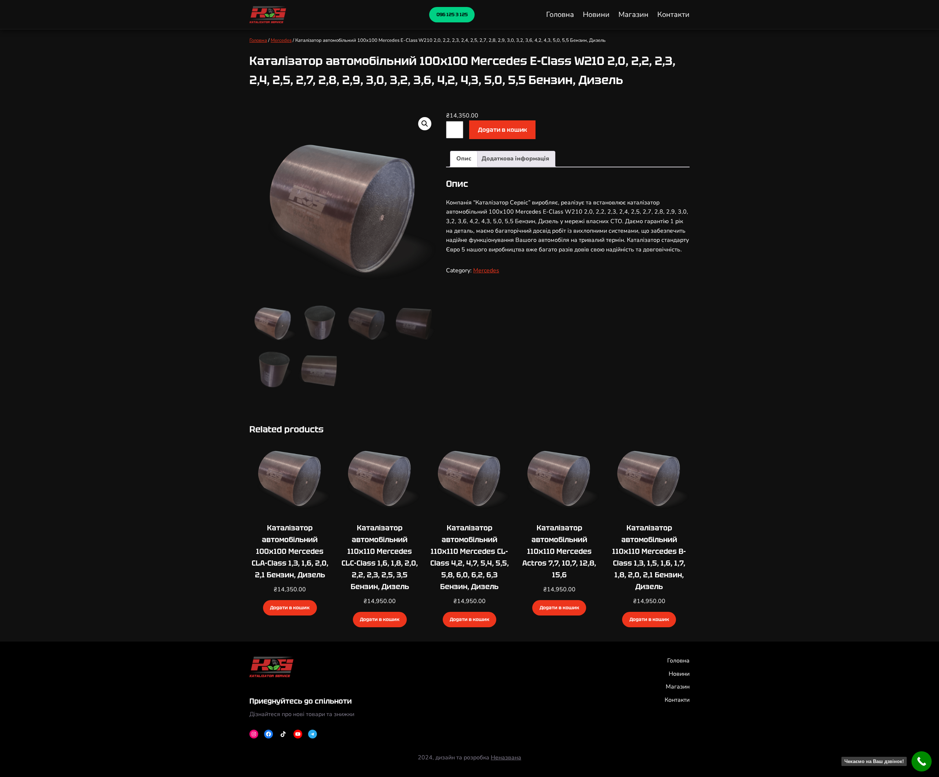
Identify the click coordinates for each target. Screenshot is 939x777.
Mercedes (281, 40)
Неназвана (506, 758)
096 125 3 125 (452, 14)
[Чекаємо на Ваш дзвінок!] (921, 761)
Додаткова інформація (515, 159)
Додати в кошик (502, 130)
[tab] (464, 159)
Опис (463, 159)
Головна (258, 40)
